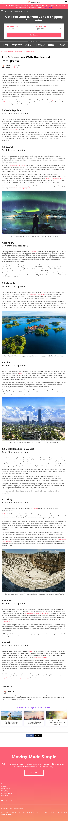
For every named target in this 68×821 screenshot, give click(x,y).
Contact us (4, 786)
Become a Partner (5, 788)
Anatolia (4, 514)
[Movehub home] (34, 2)
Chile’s (21, 373)
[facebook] (2, 800)
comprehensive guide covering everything (15, 678)
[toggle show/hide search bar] (1, 2)
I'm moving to (41, 26)
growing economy (7, 621)
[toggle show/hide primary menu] (66, 2)
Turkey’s (35, 508)
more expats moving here (18, 165)
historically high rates (40, 657)
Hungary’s (33, 252)
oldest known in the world (36, 294)
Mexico (31, 651)
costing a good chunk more (54, 178)
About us (3, 783)
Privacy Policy (4, 791)
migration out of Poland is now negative (37, 613)
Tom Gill (8, 67)
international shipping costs (22, 188)
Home (3, 51)
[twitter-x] (7, 800)
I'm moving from (12, 26)
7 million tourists (14, 129)
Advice (8, 51)
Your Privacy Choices (6, 793)
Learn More (48, 7)
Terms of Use (4, 795)
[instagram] (11, 800)
